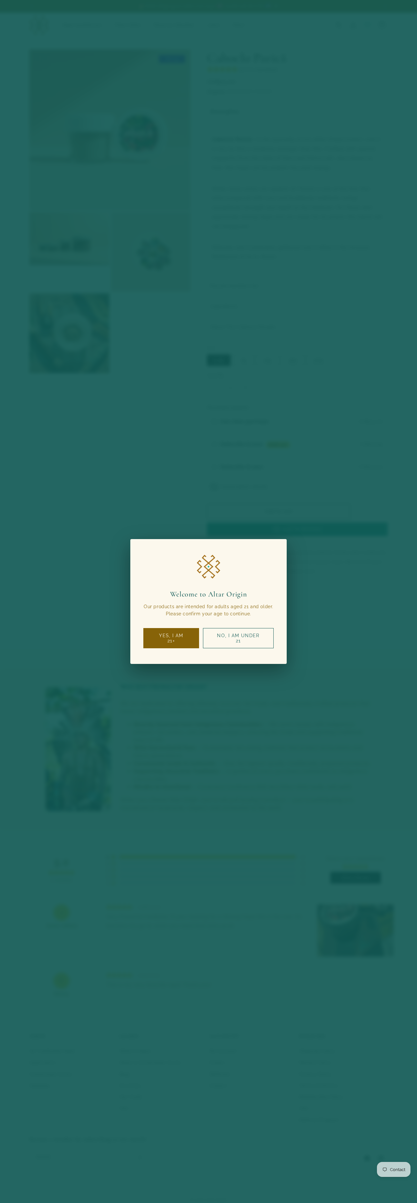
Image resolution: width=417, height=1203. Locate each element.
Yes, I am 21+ (171, 638)
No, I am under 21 (238, 638)
